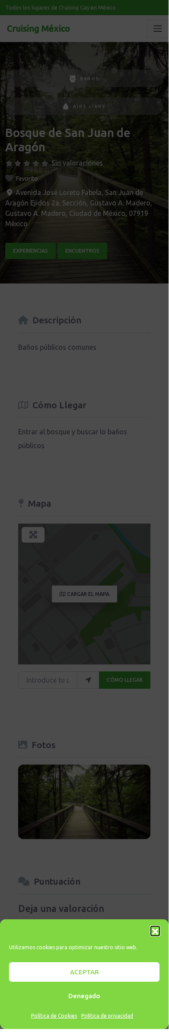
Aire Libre (89, 106)
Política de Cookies (54, 1016)
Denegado (84, 995)
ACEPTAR (84, 972)
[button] (155, 930)
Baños (89, 78)
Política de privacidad (107, 1016)
